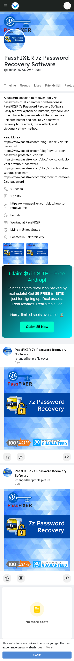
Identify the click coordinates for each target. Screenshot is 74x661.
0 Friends (16, 189)
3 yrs (17, 362)
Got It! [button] (37, 655)
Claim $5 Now (37, 327)
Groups (25, 85)
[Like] (37, 458)
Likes (37, 85)
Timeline (10, 85)
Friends (52, 85)
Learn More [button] (45, 647)
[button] (67, 5)
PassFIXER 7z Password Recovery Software (40, 352)
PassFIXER (33, 222)
